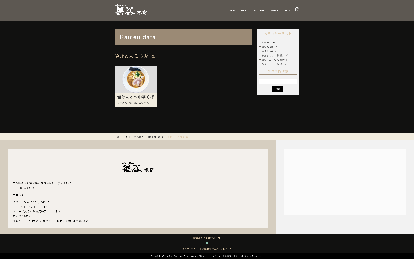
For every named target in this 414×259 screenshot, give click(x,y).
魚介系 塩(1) (269, 51)
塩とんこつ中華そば (135, 97)
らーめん (122, 102)
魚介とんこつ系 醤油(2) (275, 55)
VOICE (275, 10)
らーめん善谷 (136, 136)
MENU (244, 10)
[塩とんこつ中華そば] (136, 79)
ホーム (121, 136)
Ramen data (155, 136)
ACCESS (259, 10)
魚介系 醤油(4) (270, 46)
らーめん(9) (268, 42)
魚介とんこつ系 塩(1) (274, 64)
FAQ (287, 10)
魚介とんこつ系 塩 (139, 102)
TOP (232, 10)
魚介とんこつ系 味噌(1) (275, 59)
